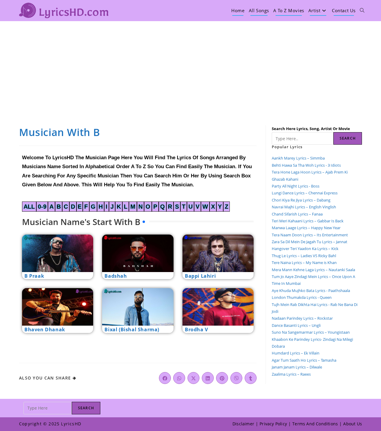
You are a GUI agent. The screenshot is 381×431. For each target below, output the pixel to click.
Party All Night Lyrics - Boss (295, 186)
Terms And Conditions (315, 424)
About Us (352, 424)
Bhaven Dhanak (44, 329)
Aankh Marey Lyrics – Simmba (298, 158)
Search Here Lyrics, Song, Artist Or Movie (311, 128)
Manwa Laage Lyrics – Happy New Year (306, 227)
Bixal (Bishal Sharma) (131, 329)
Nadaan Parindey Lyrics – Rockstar (302, 318)
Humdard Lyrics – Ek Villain (295, 353)
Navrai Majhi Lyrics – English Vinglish (304, 207)
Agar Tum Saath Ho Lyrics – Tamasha (304, 360)
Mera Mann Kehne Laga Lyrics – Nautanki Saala (313, 269)
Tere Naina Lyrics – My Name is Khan (304, 262)
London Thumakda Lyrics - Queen (302, 297)
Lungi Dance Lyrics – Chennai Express (305, 193)
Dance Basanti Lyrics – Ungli (296, 325)
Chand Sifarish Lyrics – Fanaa (297, 214)
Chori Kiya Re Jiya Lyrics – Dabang (301, 200)
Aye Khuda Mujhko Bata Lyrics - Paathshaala (311, 290)
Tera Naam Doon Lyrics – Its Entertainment (310, 235)
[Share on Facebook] (165, 378)
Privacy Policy (273, 424)
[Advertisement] (190, 65)
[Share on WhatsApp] (179, 378)
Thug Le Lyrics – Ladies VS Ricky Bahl (304, 255)
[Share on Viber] (236, 378)
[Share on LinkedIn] (208, 378)
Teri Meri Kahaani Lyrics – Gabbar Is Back (307, 221)
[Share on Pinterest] (222, 378)
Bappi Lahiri (200, 276)
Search (348, 138)
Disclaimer (243, 424)
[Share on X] (193, 378)
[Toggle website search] (362, 10)
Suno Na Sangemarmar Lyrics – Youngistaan (311, 332)
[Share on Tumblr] (251, 378)
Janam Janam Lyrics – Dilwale (297, 367)
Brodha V (196, 329)
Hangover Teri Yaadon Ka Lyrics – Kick (305, 248)
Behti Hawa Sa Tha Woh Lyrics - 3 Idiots (306, 165)
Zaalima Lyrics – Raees (291, 374)
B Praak (34, 276)
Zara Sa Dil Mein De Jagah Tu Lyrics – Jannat (309, 241)
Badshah (115, 276)
